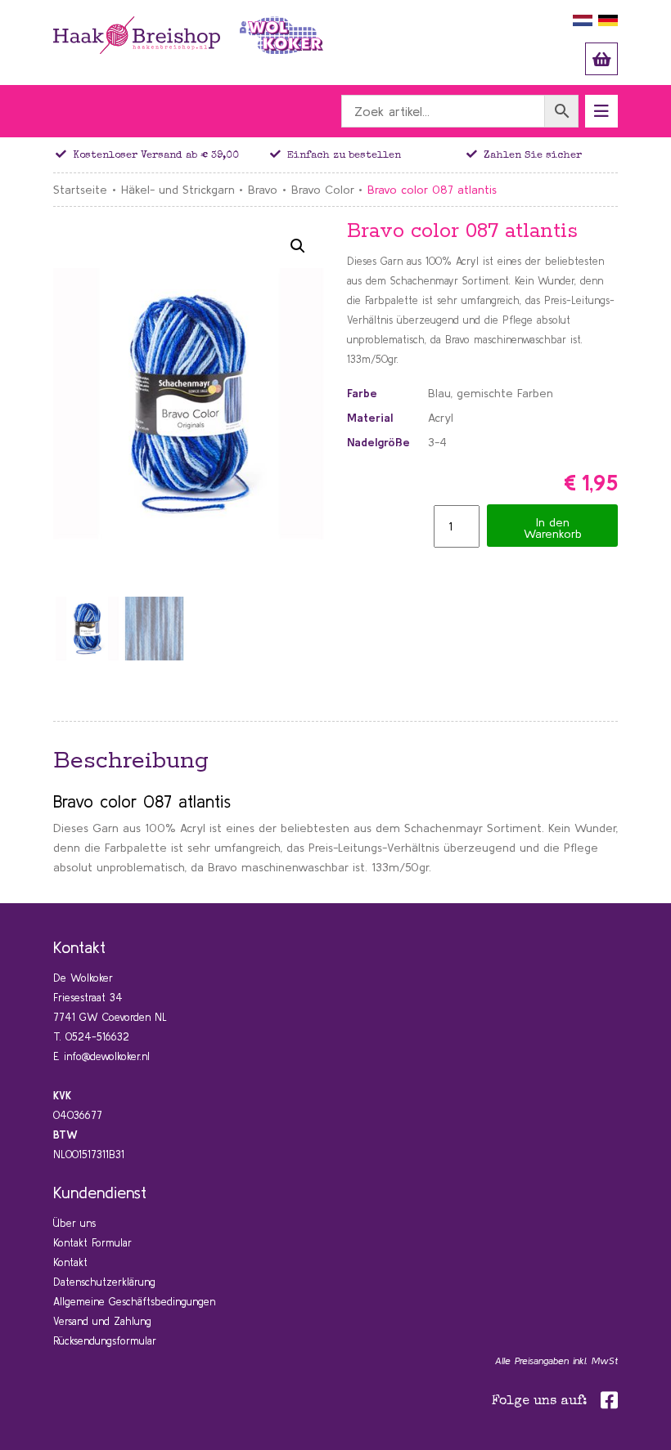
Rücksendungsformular (104, 1341)
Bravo (262, 189)
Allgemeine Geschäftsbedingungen (134, 1302)
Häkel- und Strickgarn (178, 189)
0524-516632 (97, 1037)
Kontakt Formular (92, 1243)
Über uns (74, 1223)
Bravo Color (322, 189)
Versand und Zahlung (102, 1321)
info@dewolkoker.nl (107, 1056)
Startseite (80, 189)
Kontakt (70, 1262)
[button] (298, 246)
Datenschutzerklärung (104, 1282)
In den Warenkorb (553, 528)
